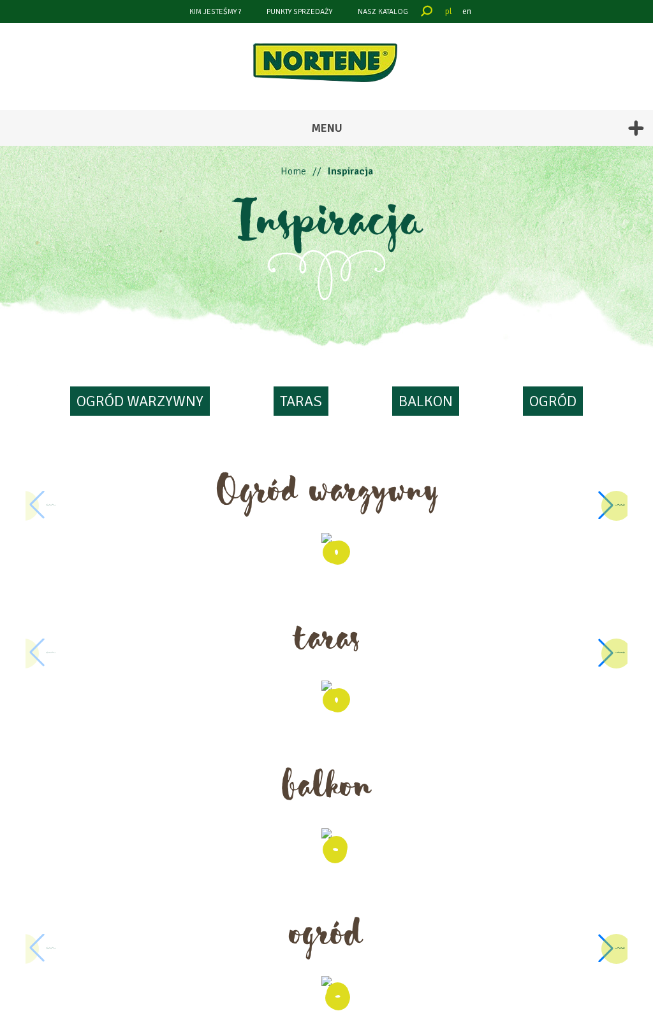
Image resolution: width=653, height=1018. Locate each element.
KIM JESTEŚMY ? (215, 12)
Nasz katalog (383, 12)
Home (293, 171)
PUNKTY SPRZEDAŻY (299, 12)
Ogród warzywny (140, 401)
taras (301, 401)
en (466, 11)
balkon (426, 401)
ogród (552, 401)
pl (448, 11)
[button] (611, 505)
